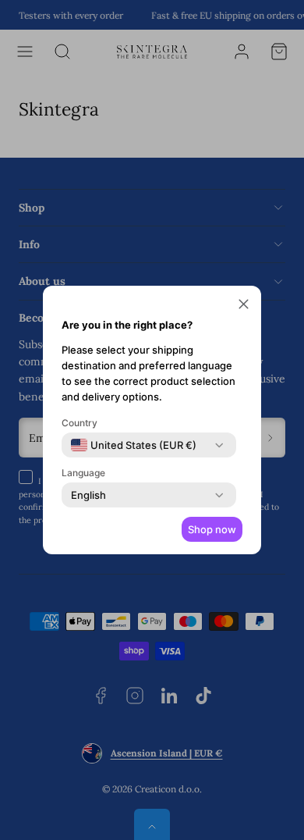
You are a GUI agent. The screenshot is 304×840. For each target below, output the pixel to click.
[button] (243, 306)
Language (83, 473)
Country (79, 423)
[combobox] (133, 445)
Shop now (212, 529)
